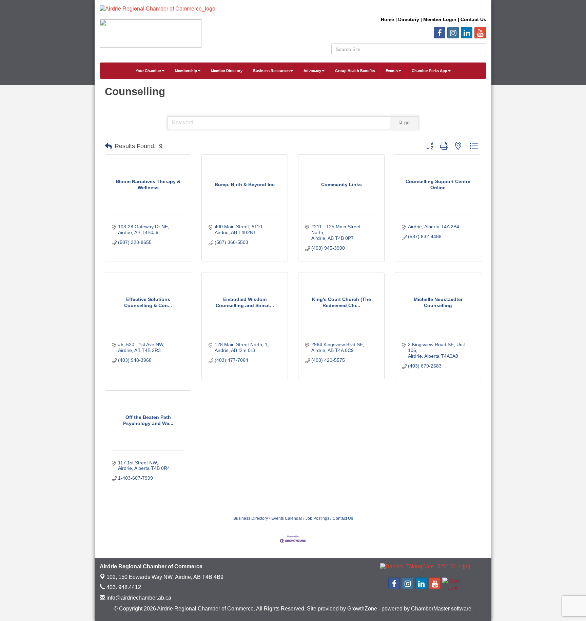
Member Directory (226, 71)
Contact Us (343, 518)
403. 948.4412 (123, 587)
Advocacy (312, 71)
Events (392, 71)
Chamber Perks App (429, 71)
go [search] (407, 122)
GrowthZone (362, 608)
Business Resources (271, 71)
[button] (108, 146)
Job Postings (317, 518)
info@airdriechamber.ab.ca (138, 598)
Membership (186, 71)
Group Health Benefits (355, 71)
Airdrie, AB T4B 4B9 (164, 577)
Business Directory (250, 518)
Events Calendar (286, 518)
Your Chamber (148, 71)
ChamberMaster (430, 608)
